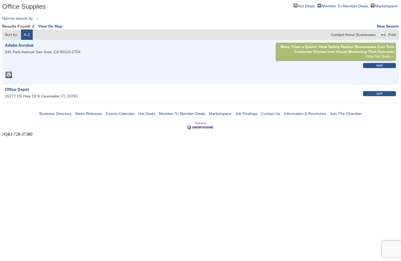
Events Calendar (120, 113)
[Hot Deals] (8, 75)
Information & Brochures (305, 113)
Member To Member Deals (345, 5)
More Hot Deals (378, 56)
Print (392, 34)
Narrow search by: (18, 18)
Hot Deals (306, 5)
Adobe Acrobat (19, 45)
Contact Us (270, 113)
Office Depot (17, 89)
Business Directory (55, 113)
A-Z (27, 34)
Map (379, 65)
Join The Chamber (346, 113)
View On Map (50, 26)
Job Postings (246, 113)
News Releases (88, 113)
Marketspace (386, 5)
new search (388, 26)
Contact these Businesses (353, 34)
